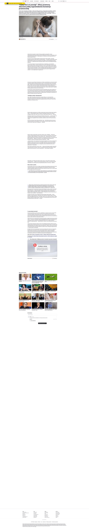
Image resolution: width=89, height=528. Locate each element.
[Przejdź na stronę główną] (23, 1)
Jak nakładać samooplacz (25, 516)
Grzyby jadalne (57, 516)
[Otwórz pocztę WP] (58, 1)
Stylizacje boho (35, 517)
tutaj (35, 526)
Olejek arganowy (24, 514)
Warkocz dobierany (57, 514)
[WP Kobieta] (27, 1)
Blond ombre (24, 513)
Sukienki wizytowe (35, 516)
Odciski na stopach (24, 517)
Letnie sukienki (35, 513)
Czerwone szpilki (46, 514)
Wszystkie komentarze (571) (42, 323)
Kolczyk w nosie (46, 516)
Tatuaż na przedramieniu (47, 517)
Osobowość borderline (58, 513)
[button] (61, 1)
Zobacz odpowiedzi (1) (33, 320)
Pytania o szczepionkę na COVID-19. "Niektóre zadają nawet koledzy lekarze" (44, 234)
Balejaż (45, 513)
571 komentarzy (52, 39)
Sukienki (56, 517)
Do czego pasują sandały (36, 514)
